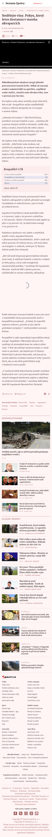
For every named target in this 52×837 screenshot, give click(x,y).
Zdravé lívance (32, 715)
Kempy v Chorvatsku (9, 732)
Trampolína (41, 763)
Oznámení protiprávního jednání (16, 796)
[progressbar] (26, 66)
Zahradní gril (43, 766)
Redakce (14, 791)
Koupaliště (24, 406)
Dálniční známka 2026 (35, 735)
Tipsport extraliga (8, 715)
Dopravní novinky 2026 (35, 738)
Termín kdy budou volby (10, 694)
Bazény (32, 402)
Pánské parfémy (31, 781)
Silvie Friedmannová (13, 28)
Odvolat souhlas (31, 801)
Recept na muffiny (34, 711)
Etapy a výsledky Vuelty (36, 688)
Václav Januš (32, 561)
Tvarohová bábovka (34, 718)
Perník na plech (33, 724)
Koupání (39, 406)
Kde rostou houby (9, 757)
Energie (5, 406)
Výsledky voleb (7, 691)
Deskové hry (32, 778)
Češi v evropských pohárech (38, 757)
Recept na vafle (33, 721)
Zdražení (13, 406)
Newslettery (18, 801)
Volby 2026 (6, 685)
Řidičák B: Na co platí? (35, 741)
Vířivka (25, 769)
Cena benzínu (21, 757)
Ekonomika (23, 402)
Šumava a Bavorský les (10, 738)
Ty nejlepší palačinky (35, 708)
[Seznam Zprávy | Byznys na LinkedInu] (36, 813)
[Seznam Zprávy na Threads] (31, 813)
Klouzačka (15, 766)
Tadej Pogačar (32, 694)
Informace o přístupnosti (25, 793)
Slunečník (6, 766)
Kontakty (45, 788)
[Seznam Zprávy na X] (20, 813)
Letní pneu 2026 (33, 732)
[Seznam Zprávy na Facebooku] (15, 813)
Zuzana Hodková (34, 603)
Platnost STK (32, 748)
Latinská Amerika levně (10, 744)
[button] (49, 42)
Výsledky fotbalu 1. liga (10, 711)
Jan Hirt (30, 691)
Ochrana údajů (34, 791)
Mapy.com (25, 754)
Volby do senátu (7, 697)
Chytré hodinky (18, 781)
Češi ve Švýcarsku (8, 741)
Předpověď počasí (37, 754)
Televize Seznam (10, 799)
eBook (7, 36)
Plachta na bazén (29, 763)
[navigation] (3, 3)
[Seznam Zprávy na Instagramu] (26, 813)
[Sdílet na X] (49, 394)
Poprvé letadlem (8, 735)
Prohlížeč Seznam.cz (40, 796)
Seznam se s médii (26, 799)
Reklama (22, 791)
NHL (3, 724)
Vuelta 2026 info (33, 685)
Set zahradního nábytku (28, 766)
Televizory (42, 778)
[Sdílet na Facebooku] (45, 394)
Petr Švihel (31, 547)
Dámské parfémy (11, 778)
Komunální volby (8, 700)
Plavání (5, 409)
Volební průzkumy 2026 (10, 688)
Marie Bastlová (33, 589)
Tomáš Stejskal (33, 575)
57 (24, 36)
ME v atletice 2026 (8, 718)
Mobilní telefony (28, 775)
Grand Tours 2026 (33, 700)
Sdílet (16, 36)
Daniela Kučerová (35, 533)
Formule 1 (5, 721)
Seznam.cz (38, 3)
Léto (31, 406)
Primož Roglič (32, 697)
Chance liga (6, 708)
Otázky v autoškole (34, 744)
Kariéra (26, 788)
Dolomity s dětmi (8, 748)
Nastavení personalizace (25, 804)
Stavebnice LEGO (41, 775)
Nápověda (35, 788)
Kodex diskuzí (41, 799)
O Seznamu (17, 788)
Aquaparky (42, 402)
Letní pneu (23, 778)
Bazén (19, 763)
